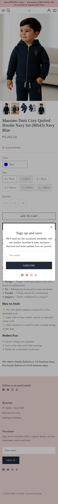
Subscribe (29, 265)
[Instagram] (31, 275)
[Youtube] (27, 275)
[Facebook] (22, 275)
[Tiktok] (36, 275)
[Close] (51, 227)
